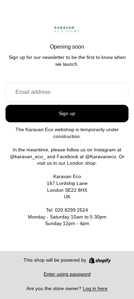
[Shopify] (100, 260)
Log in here (95, 288)
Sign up (67, 113)
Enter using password (67, 274)
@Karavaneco (100, 156)
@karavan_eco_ (28, 156)
